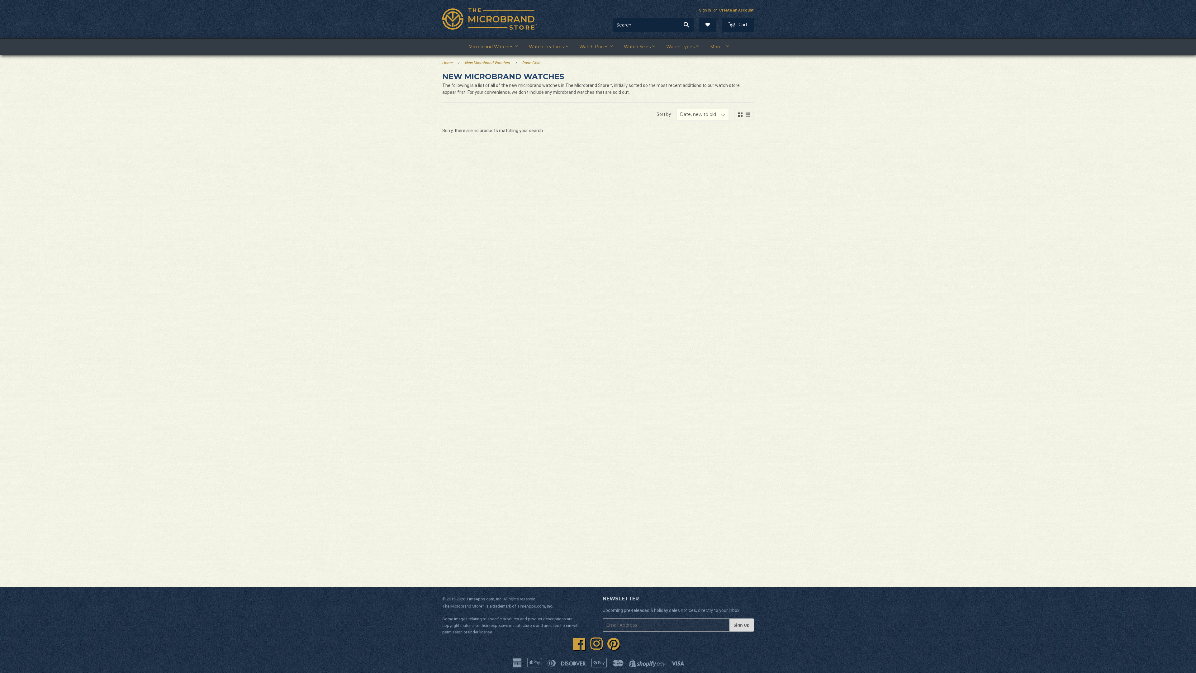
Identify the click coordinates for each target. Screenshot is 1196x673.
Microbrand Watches (491, 47)
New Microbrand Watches (487, 62)
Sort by (664, 114)
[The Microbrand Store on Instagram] (596, 647)
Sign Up (741, 625)
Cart (742, 24)
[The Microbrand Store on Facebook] (579, 647)
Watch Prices (594, 47)
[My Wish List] (707, 25)
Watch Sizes (638, 47)
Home (447, 62)
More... (718, 47)
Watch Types (681, 47)
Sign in (705, 10)
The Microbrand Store (462, 606)
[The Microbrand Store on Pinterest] (613, 647)
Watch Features (547, 47)
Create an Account (736, 10)
